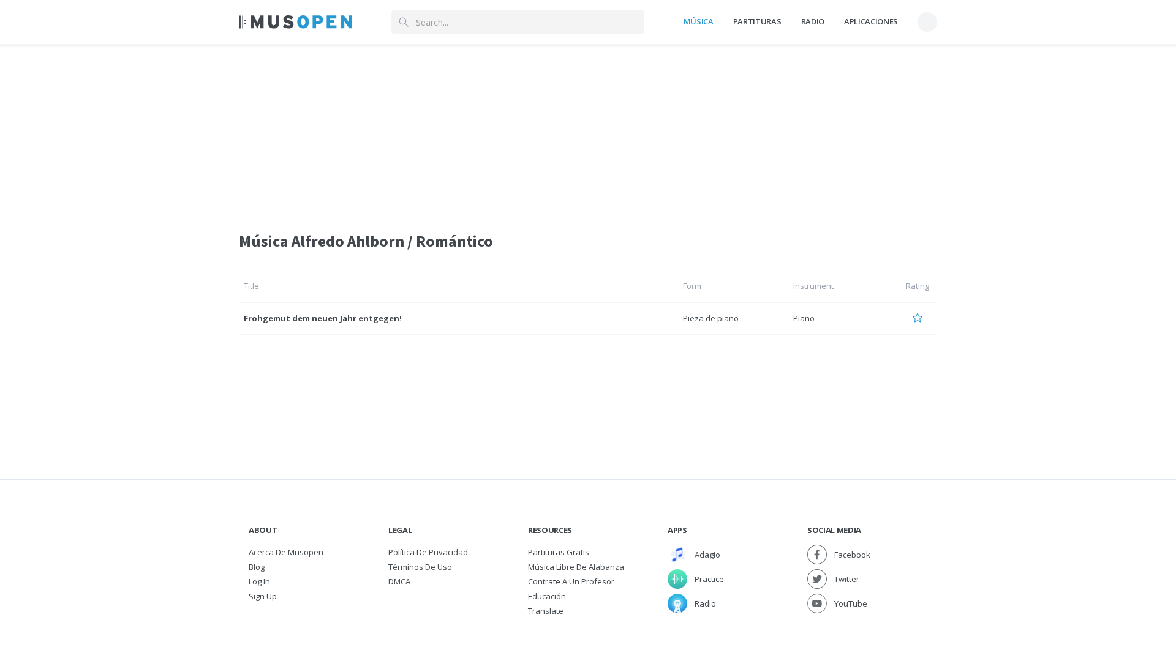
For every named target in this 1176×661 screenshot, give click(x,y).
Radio (812, 21)
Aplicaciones (871, 21)
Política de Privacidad (428, 552)
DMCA (399, 581)
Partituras (757, 21)
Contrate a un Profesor (571, 581)
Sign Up (263, 596)
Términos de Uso (420, 566)
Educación (547, 596)
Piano (804, 318)
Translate (546, 610)
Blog (257, 566)
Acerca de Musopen (286, 552)
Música (699, 21)
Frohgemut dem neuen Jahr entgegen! (323, 318)
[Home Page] (295, 22)
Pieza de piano (711, 318)
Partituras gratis (558, 552)
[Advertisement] (588, 130)
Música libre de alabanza (576, 566)
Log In (259, 581)
